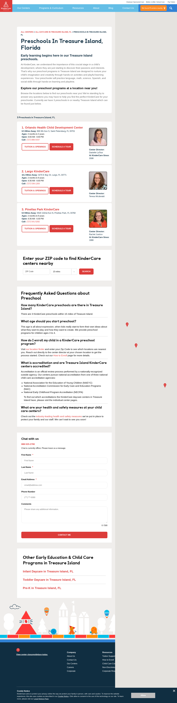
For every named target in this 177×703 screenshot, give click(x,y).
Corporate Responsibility (113, 671)
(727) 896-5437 (33, 140)
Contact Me (64, 535)
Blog (110, 8)
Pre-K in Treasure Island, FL (42, 588)
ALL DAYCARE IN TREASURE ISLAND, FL (53, 32)
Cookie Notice (63, 696)
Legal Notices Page (41, 699)
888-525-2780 (28, 444)
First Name (27, 455)
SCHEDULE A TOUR (61, 147)
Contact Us (128, 8)
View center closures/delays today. (32, 655)
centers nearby (152, 8)
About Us (71, 656)
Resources (78, 8)
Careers (70, 667)
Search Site (171, 9)
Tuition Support (108, 656)
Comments (26, 504)
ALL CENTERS (27, 32)
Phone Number (28, 492)
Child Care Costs (109, 664)
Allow (143, 695)
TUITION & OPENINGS (35, 147)
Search (86, 271)
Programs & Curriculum (51, 8)
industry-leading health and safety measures (59, 416)
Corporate (71, 671)
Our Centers (23, 8)
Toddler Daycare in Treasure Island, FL (49, 579)
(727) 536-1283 (33, 184)
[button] (165, 385)
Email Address (28, 479)
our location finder (35, 349)
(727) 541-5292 (33, 222)
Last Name (27, 467)
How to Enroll (60, 355)
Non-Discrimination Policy (113, 667)
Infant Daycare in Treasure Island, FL (48, 571)
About (96, 8)
